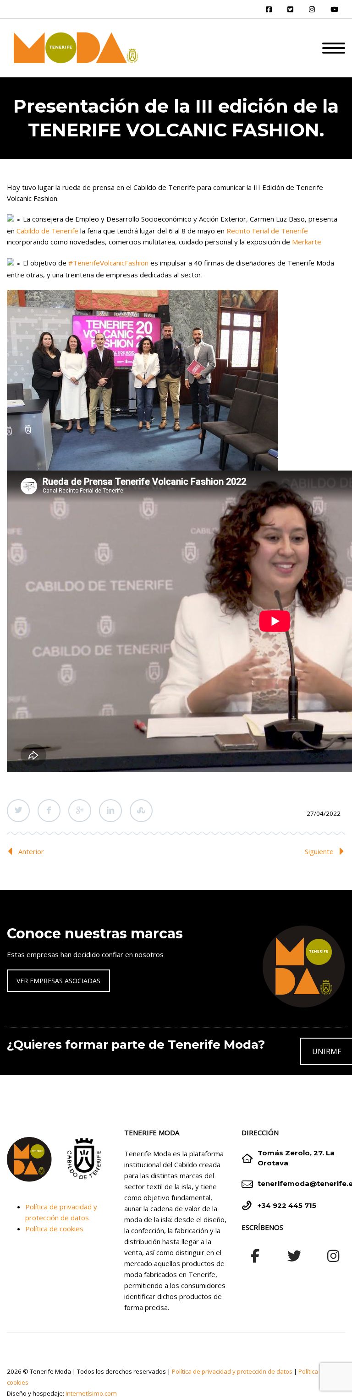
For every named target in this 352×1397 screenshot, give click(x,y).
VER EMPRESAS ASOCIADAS (58, 980)
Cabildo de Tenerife (47, 230)
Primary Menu (333, 48)
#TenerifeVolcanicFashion (108, 262)
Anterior (31, 851)
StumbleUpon (141, 810)
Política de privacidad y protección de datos (232, 1371)
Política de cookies (54, 1228)
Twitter (18, 810)
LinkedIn (110, 810)
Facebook (49, 810)
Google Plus (79, 810)
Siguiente (319, 851)
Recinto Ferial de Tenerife (267, 230)
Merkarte (306, 241)
